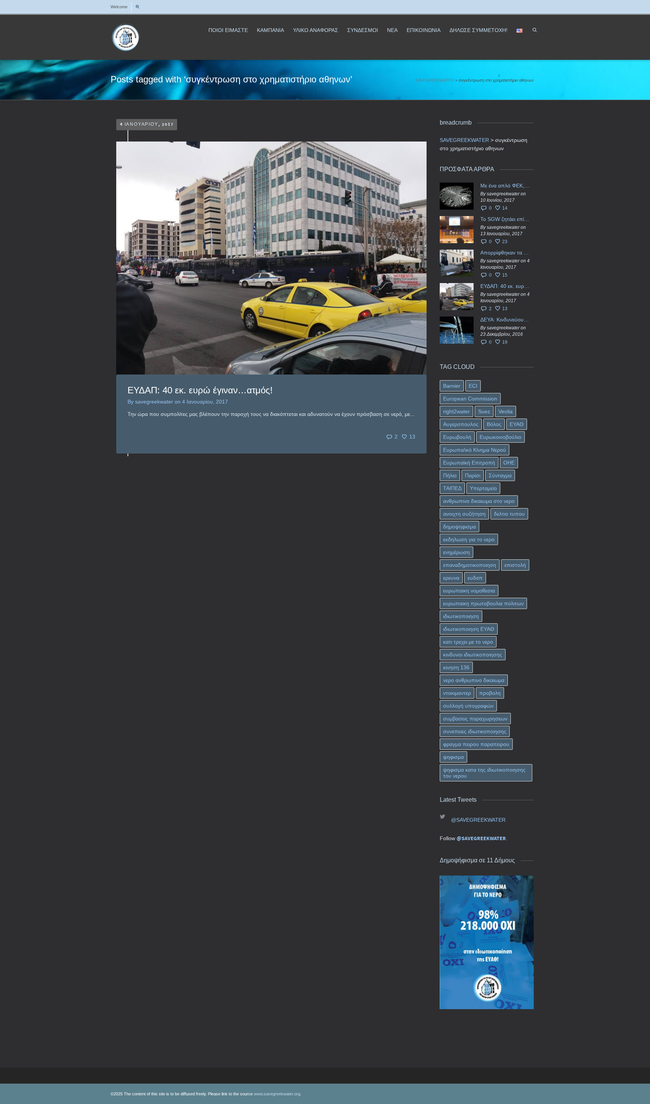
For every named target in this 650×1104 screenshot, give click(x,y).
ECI (473, 386)
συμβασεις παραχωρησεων (475, 719)
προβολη (490, 693)
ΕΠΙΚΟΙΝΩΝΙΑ (423, 30)
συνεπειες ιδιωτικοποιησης (474, 731)
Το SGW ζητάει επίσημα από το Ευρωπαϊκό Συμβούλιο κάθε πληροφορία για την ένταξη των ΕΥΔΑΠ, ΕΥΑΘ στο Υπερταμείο (505, 219)
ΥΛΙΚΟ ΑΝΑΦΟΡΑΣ (315, 30)
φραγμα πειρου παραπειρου (476, 744)
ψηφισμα (453, 757)
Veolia (505, 411)
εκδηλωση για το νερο (469, 539)
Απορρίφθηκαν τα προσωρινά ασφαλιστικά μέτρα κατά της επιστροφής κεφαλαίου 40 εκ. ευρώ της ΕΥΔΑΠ (505, 253)
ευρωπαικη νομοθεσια (469, 591)
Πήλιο (450, 475)
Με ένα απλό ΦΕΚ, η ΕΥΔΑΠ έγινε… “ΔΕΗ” (505, 186)
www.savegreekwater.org (277, 1094)
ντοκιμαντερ (457, 693)
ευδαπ (475, 578)
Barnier (451, 386)
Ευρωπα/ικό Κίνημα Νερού (474, 450)
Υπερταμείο (483, 488)
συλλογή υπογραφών (468, 706)
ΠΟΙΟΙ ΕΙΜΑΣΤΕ (228, 30)
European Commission (470, 399)
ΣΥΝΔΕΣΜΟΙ (362, 30)
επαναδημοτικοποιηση (469, 565)
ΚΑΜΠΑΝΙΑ (270, 30)
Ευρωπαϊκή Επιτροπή (469, 463)
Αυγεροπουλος (460, 424)
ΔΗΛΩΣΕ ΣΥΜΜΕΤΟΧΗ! (478, 30)
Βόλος (494, 424)
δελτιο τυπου (509, 514)
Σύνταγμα (500, 475)
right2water (456, 411)
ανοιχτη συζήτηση (464, 514)
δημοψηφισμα (459, 527)
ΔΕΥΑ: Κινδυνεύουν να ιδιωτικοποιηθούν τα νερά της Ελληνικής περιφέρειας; (505, 320)
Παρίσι (472, 475)
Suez (484, 411)
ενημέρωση (456, 552)
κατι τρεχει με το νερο (468, 642)
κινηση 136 (456, 667)
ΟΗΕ (509, 463)
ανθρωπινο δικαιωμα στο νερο (479, 501)
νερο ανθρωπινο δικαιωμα (473, 680)
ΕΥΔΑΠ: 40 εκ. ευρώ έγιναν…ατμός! (200, 390)
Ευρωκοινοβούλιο (500, 437)
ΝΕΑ (392, 30)
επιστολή (515, 565)
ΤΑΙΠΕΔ (452, 488)
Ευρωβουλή (457, 437)
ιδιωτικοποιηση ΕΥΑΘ (468, 629)
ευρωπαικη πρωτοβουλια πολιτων (483, 603)
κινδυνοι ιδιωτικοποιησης (472, 655)
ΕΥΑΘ (517, 424)
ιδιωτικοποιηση (461, 616)
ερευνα (451, 578)
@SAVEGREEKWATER (478, 820)
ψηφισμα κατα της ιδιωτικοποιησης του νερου (484, 773)
